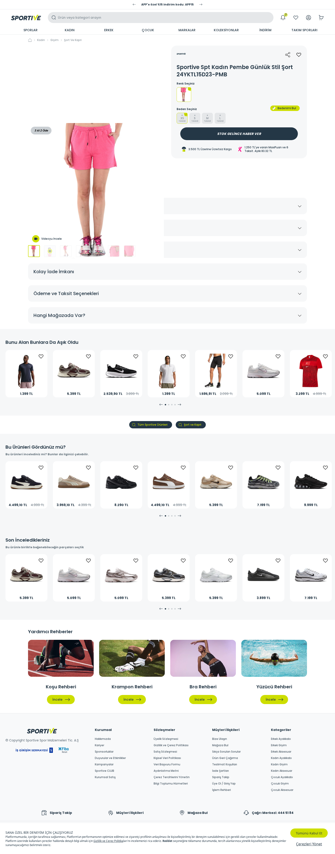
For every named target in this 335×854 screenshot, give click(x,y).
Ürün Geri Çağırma (225, 758)
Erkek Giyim (279, 745)
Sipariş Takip (220, 777)
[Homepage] (26, 17)
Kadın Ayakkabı (281, 758)
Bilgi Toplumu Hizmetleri (171, 783)
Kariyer (99, 745)
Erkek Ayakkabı (281, 739)
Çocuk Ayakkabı (282, 777)
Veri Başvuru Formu (167, 764)
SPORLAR (30, 30)
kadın (41, 40)
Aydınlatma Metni (166, 771)
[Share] (288, 54)
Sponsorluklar (104, 752)
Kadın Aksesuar (281, 771)
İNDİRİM (265, 30)
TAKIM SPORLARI (304, 30)
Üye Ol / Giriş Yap (224, 783)
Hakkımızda (103, 739)
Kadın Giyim (279, 764)
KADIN (70, 30)
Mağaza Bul (220, 745)
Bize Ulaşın (219, 739)
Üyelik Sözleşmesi (166, 739)
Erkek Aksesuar (281, 752)
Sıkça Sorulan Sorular (226, 752)
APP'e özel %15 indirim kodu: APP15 (167, 4)
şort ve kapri (73, 40)
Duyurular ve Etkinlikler (110, 758)
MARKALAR (187, 30)
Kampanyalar (104, 764)
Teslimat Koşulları (224, 764)
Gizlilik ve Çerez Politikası (171, 745)
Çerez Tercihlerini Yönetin (172, 777)
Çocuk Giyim (280, 783)
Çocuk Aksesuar (282, 790)
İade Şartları (220, 771)
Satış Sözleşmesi (165, 752)
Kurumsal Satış (105, 777)
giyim (54, 40)
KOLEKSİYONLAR (226, 30)
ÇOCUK (148, 30)
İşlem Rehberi (221, 790)
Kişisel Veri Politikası (167, 758)
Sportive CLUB (104, 771)
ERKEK (108, 30)
